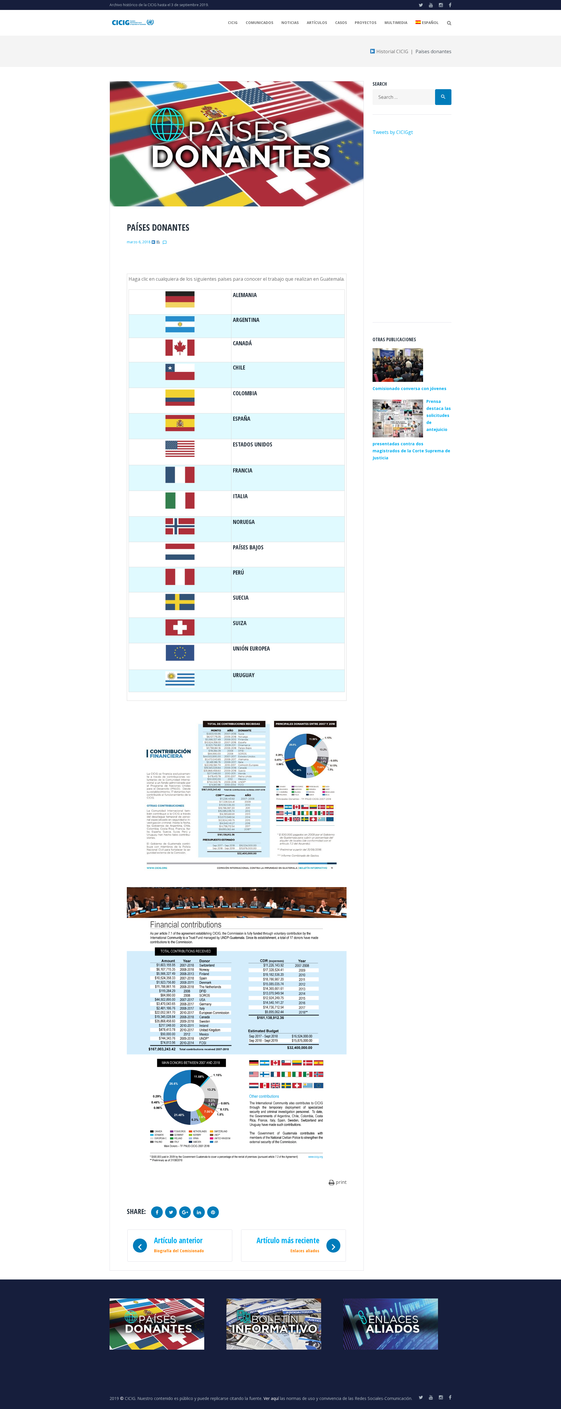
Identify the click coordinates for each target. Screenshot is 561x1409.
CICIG (233, 22)
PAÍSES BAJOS (248, 547)
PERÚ (238, 572)
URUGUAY (243, 675)
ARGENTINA (246, 320)
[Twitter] (421, 5)
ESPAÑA (241, 418)
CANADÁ (242, 343)
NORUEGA (244, 522)
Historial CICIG (391, 51)
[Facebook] (450, 5)
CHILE (239, 367)
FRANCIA (242, 470)
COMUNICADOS (259, 22)
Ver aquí (271, 1398)
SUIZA (240, 623)
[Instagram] (441, 5)
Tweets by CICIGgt (393, 132)
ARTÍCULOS (317, 22)
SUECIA (241, 597)
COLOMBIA (245, 393)
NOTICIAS (290, 22)
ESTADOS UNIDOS (252, 444)
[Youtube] (431, 5)
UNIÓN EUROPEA (251, 648)
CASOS (341, 22)
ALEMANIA (245, 295)
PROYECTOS (365, 22)
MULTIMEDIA (396, 22)
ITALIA (240, 496)
